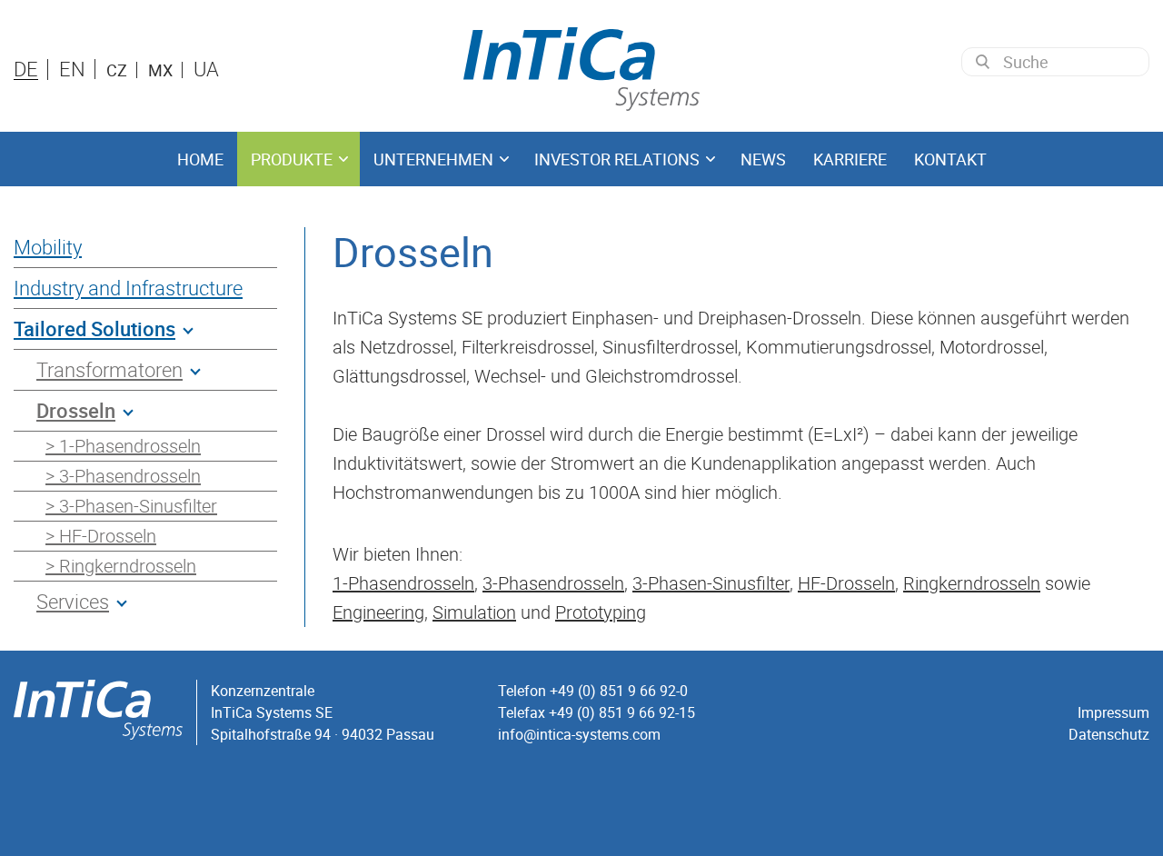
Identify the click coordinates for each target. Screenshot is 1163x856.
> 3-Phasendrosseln (123, 475)
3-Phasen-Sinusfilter (711, 583)
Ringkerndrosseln (971, 583)
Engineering (378, 612)
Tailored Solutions (94, 328)
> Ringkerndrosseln (120, 565)
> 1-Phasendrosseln (123, 445)
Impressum (1113, 712)
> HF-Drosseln (100, 535)
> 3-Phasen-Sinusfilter (131, 505)
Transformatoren (109, 369)
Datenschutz (1109, 734)
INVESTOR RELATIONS (617, 159)
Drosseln (75, 410)
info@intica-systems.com (579, 734)
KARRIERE (850, 159)
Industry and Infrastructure (128, 287)
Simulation (474, 612)
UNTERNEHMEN (433, 159)
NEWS (763, 159)
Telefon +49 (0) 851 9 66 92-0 (593, 691)
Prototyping (600, 612)
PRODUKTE (292, 159)
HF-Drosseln (846, 583)
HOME (200, 159)
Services (72, 601)
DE (26, 69)
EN (72, 69)
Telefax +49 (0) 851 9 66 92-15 (596, 712)
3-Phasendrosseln (553, 583)
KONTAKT (950, 159)
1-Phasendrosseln (403, 583)
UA (206, 69)
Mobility (48, 247)
